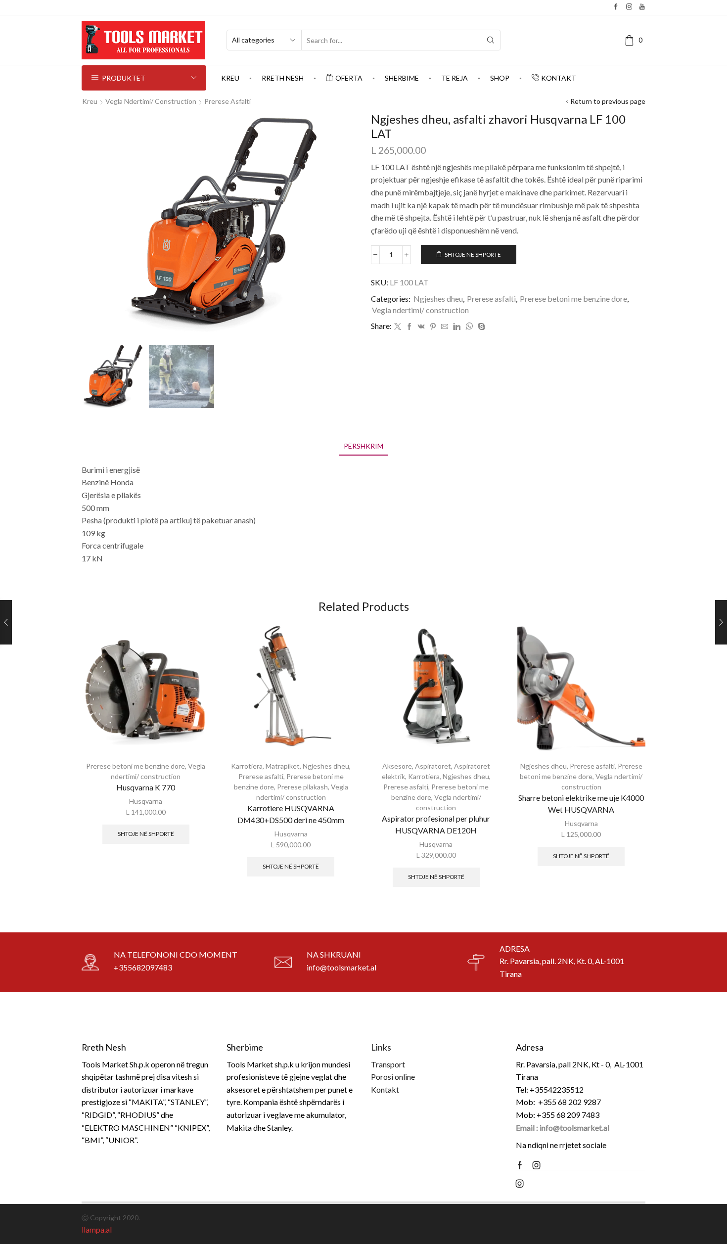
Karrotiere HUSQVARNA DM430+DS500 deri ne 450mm (290, 814)
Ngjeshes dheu (438, 298)
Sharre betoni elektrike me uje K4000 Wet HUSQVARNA (581, 803)
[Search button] (490, 40)
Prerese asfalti (227, 101)
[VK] (421, 327)
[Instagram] (629, 7)
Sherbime (402, 78)
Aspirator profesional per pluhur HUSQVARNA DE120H (436, 824)
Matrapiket (283, 766)
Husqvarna (145, 801)
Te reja (454, 78)
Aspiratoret (433, 766)
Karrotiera (247, 766)
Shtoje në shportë (473, 254)
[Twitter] (398, 327)
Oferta (349, 78)
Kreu (230, 78)
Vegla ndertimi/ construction (150, 101)
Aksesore (397, 766)
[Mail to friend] (445, 327)
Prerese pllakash (302, 787)
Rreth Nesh (283, 78)
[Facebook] (616, 7)
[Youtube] (642, 7)
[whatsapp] (469, 327)
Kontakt (558, 78)
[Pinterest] (433, 327)
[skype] (480, 327)
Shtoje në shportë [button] (146, 833)
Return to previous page (607, 101)
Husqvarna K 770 (145, 787)
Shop (499, 78)
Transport (388, 1064)
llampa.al (97, 1229)
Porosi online (393, 1076)
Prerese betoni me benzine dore (573, 298)
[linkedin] (457, 327)
